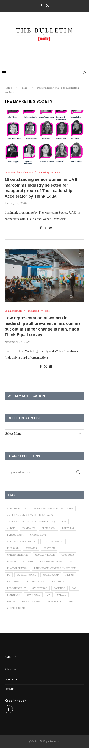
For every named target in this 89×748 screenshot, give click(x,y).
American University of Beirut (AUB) (30, 515)
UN (48, 594)
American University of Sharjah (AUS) (31, 521)
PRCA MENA (13, 581)
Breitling (68, 528)
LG (8, 575)
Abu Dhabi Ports (17, 508)
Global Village (45, 555)
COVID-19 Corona (53, 541)
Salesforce (39, 588)
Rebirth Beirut (16, 588)
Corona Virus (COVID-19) (21, 541)
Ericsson (49, 548)
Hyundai (28, 561)
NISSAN (69, 575)
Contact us (11, 679)
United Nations (31, 601)
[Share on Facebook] (41, 228)
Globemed (67, 555)
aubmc (11, 528)
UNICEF (11, 601)
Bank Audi (28, 528)
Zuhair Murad (16, 608)
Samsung (59, 588)
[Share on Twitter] (45, 228)
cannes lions (38, 535)
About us (10, 669)
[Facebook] (41, 5)
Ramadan (58, 581)
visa (71, 601)
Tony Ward (33, 594)
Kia (71, 561)
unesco (61, 594)
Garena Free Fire (17, 555)
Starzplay (13, 594)
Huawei (11, 561)
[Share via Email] (50, 228)
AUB (63, 521)
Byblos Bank (15, 535)
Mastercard (51, 575)
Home (8, 87)
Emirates (31, 548)
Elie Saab (13, 548)
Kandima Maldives (51, 561)
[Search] (84, 73)
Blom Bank (48, 528)
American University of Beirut (53, 508)
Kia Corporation (17, 568)
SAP (74, 588)
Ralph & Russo (36, 581)
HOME (9, 689)
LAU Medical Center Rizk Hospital (55, 568)
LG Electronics (26, 575)
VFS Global (54, 601)
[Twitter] (47, 5)
